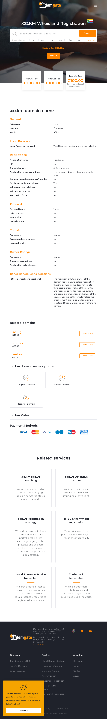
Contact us (38, 644)
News (76, 666)
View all (91, 40)
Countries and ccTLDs (20, 661)
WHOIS (53, 55)
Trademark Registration (53, 681)
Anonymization (49, 676)
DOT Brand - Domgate (53, 694)
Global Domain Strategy (53, 661)
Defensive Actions (50, 671)
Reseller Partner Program (49, 687)
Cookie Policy (61, 708)
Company (78, 661)
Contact (77, 671)
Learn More (87, 333)
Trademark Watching (52, 666)
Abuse (76, 676)
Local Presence (17, 671)
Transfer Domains (18, 666)
